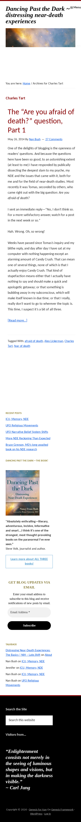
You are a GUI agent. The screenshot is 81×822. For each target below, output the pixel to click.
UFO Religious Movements (22, 425)
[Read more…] (17, 321)
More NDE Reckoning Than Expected (28, 438)
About (48, 655)
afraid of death (34, 341)
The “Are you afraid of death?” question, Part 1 (41, 121)
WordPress (36, 814)
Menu (77, 7)
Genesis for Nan (38, 809)
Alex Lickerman (53, 341)
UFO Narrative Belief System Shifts (27, 432)
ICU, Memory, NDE (17, 419)
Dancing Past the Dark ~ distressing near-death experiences (38, 15)
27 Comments (53, 139)
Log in (47, 814)
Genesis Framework (62, 809)
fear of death (22, 346)
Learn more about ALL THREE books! (29, 561)
